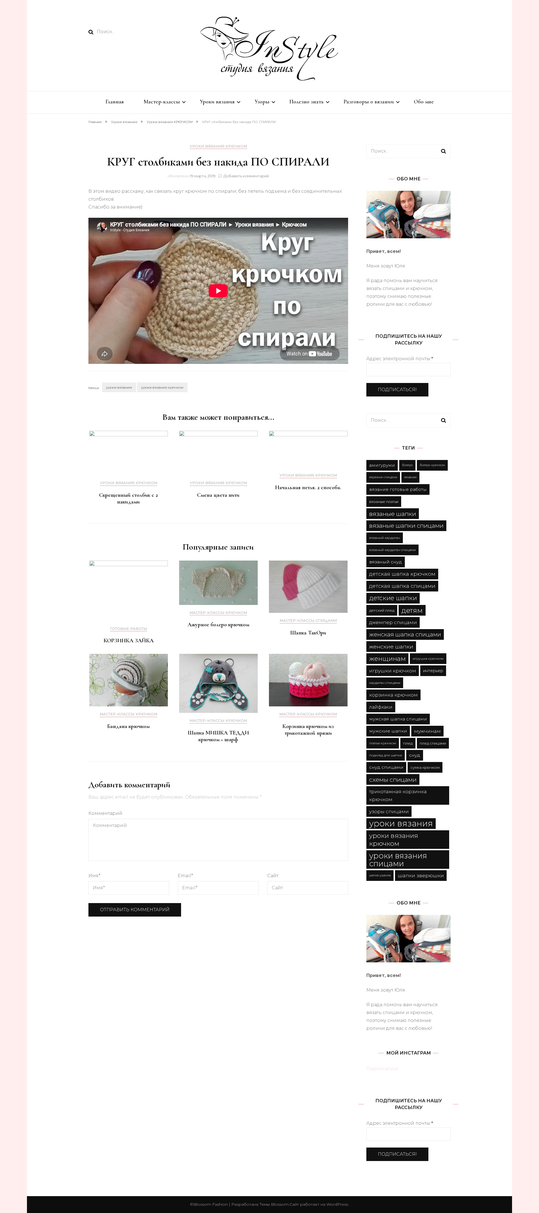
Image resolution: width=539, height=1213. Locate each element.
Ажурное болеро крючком (218, 624)
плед (408, 743)
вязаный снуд (385, 561)
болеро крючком (432, 465)
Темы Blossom (273, 1204)
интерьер (433, 670)
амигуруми (382, 465)
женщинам (387, 659)
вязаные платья (383, 501)
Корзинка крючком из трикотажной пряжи (308, 729)
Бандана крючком (128, 726)
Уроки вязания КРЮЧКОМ (218, 146)
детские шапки (393, 598)
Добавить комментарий (246, 176)
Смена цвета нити (218, 495)
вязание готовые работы (398, 489)
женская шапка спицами (405, 634)
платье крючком (382, 743)
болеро (407, 465)
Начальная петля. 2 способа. (308, 487)
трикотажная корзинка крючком (398, 795)
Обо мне (424, 101)
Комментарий (105, 813)
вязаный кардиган (384, 538)
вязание (410, 477)
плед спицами (433, 743)
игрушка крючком (428, 658)
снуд (414, 755)
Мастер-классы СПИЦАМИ (308, 620)
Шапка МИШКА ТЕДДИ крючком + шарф (218, 736)
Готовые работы (128, 629)
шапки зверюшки (421, 875)
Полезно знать (306, 101)
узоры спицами (389, 811)
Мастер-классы (162, 101)
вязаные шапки (392, 513)
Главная (115, 101)
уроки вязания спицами (398, 859)
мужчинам (427, 731)
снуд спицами (386, 767)
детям (412, 610)
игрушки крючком (392, 671)
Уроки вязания (217, 101)
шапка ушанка (380, 875)
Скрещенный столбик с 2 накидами (128, 498)
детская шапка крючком (402, 574)
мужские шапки (388, 731)
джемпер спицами (393, 622)
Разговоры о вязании (369, 101)
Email (185, 875)
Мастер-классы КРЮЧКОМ (218, 613)
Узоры (262, 101)
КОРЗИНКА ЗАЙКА (129, 640)
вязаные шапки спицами (406, 525)
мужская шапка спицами (398, 719)
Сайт (272, 875)
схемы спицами (393, 779)
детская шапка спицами (402, 586)
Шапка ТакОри (308, 632)
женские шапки (391, 646)
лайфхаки (380, 707)
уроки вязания (119, 387)
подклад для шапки (385, 755)
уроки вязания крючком (162, 387)
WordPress (337, 1204)
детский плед (381, 610)
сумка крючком (425, 767)
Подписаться (382, 1068)
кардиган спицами (384, 683)
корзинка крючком (393, 695)
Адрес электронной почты (399, 358)
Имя (94, 875)
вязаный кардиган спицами (392, 550)
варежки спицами (383, 477)
